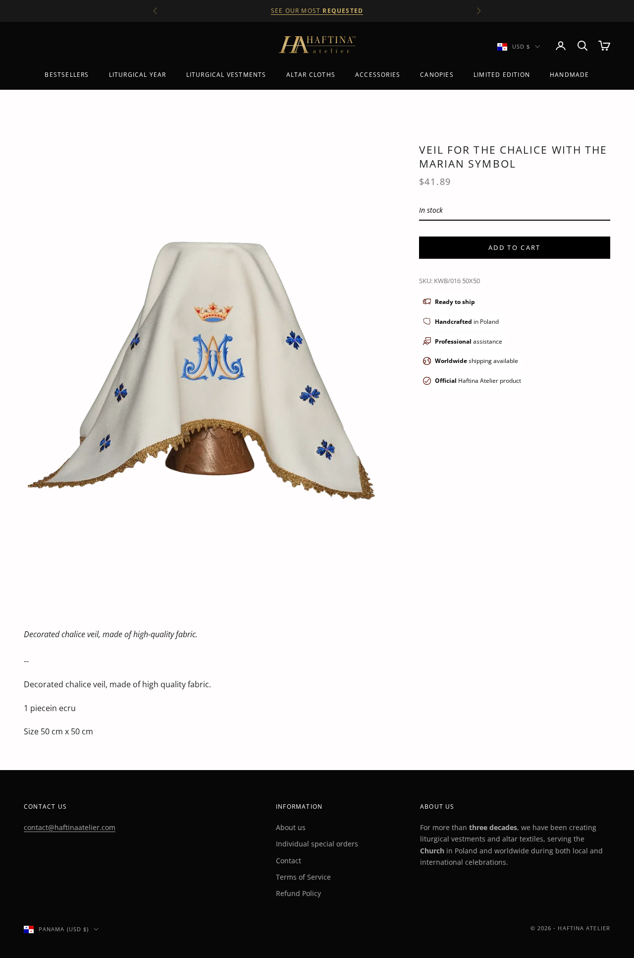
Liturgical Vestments (226, 74)
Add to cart (514, 246)
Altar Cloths (310, 74)
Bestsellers (67, 74)
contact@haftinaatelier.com (69, 827)
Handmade (569, 74)
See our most (317, 10)
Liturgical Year (137, 74)
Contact (288, 860)
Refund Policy (298, 893)
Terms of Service (303, 877)
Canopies (437, 74)
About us (291, 827)
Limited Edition (502, 74)
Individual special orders (317, 843)
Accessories (377, 74)
